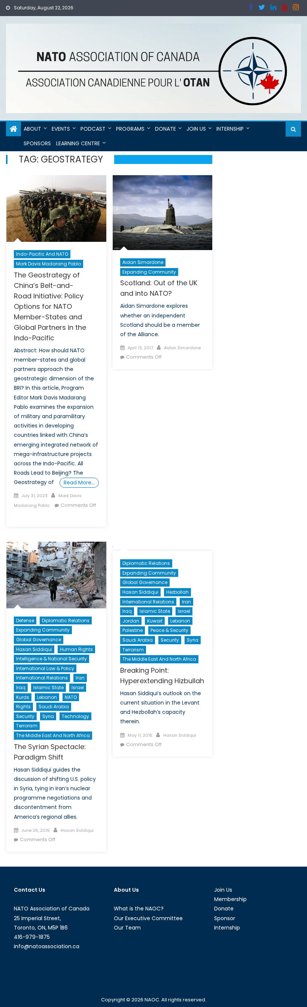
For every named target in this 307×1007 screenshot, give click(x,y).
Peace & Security (169, 630)
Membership (230, 899)
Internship (230, 129)
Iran (80, 678)
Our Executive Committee (148, 918)
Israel (78, 687)
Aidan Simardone (142, 262)
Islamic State (48, 687)
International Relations (42, 678)
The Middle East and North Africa (53, 735)
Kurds (22, 697)
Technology (75, 716)
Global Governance (38, 639)
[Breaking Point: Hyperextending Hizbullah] (163, 546)
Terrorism (26, 725)
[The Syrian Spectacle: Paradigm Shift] (56, 575)
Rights (23, 706)
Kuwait (154, 621)
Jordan (130, 621)
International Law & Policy (45, 668)
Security (25, 716)
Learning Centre (78, 143)
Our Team (127, 927)
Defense (25, 620)
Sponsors (37, 143)
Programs (130, 129)
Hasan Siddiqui (34, 649)
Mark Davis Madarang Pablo (48, 264)
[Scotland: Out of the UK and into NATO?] (163, 212)
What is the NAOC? (139, 908)
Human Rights (76, 649)
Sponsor (224, 918)
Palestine (132, 630)
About (32, 129)
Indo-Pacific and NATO (42, 254)
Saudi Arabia (54, 706)
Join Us (196, 129)
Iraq (20, 687)
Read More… (79, 482)
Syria (48, 716)
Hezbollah (177, 592)
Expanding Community (149, 272)
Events (61, 129)
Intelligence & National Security (51, 658)
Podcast (93, 129)
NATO (71, 697)
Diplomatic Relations (65, 620)
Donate (165, 129)
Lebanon (47, 697)
